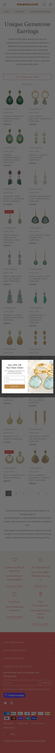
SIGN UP (14, 386)
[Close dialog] (51, 361)
